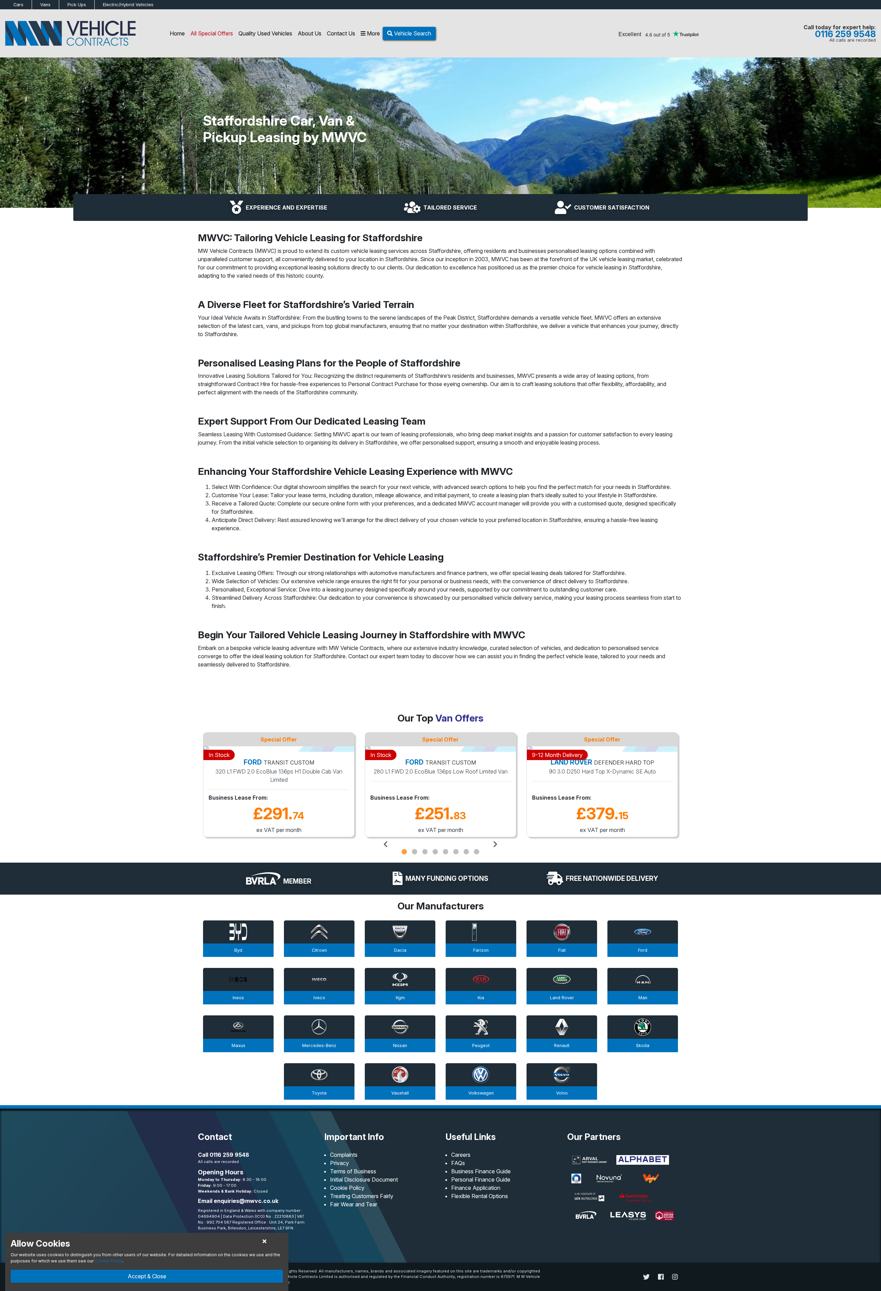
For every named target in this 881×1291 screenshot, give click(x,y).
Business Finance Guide (481, 1171)
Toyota (319, 1093)
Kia (481, 997)
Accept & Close (147, 1276)
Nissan (400, 1045)
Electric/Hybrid (128, 4)
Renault (562, 1045)
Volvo (562, 1093)
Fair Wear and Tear (353, 1204)
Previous (385, 844)
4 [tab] (435, 851)
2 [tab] (414, 851)
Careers (460, 1154)
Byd (238, 950)
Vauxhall (400, 1093)
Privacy (339, 1163)
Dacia (400, 950)
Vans (45, 4)
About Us (309, 33)
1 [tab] (404, 851)
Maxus (238, 1045)
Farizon (481, 950)
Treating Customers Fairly (361, 1196)
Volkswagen (481, 1093)
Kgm (400, 997)
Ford (642, 950)
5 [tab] (445, 851)
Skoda (642, 1045)
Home (177, 33)
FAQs (458, 1163)
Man (642, 997)
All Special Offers (211, 33)
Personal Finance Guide (480, 1179)
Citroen (319, 950)
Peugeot (481, 1045)
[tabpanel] (279, 785)
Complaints (344, 1154)
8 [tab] (476, 851)
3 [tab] (425, 851)
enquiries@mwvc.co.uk (246, 1200)
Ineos (238, 997)
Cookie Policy (347, 1187)
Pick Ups (76, 4)
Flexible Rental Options (479, 1196)
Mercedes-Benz (319, 1045)
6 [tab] (456, 851)
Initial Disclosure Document (364, 1179)
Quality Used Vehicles (265, 33)
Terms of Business (353, 1171)
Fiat (562, 950)
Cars (18, 4)
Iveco (319, 997)
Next (495, 844)
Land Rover (562, 997)
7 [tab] (466, 851)
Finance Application (475, 1187)
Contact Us (341, 33)
